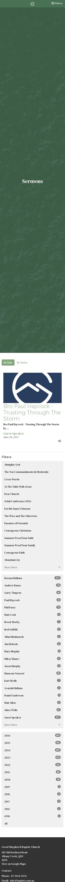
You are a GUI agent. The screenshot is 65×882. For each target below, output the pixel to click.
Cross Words (12, 479)
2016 (32, 809)
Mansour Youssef (32, 673)
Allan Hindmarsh (32, 637)
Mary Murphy (32, 651)
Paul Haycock (32, 600)
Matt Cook (32, 615)
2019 (32, 787)
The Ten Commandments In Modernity (26, 472)
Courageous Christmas (17, 530)
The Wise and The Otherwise (20, 516)
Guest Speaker (32, 717)
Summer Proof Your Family (19, 545)
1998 (32, 816)
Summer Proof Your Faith (18, 538)
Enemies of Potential (16, 523)
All (5, 823)
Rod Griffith (32, 629)
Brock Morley (32, 622)
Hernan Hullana (32, 578)
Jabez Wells (32, 710)
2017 (32, 801)
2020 (32, 779)
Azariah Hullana (32, 688)
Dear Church (11, 494)
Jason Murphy (32, 666)
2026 (32, 735)
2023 (32, 757)
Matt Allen (32, 703)
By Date (8, 362)
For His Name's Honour (17, 508)
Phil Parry (32, 607)
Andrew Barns (32, 585)
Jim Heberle (32, 644)
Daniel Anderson (32, 695)
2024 (32, 750)
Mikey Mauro (32, 659)
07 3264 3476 (19, 876)
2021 (32, 772)
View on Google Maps (14, 864)
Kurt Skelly (32, 680)
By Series (22, 362)
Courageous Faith (14, 552)
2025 (32, 743)
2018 (32, 794)
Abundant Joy (12, 560)
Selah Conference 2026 (17, 501)
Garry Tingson (32, 592)
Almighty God (12, 464)
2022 (32, 765)
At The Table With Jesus (18, 486)
